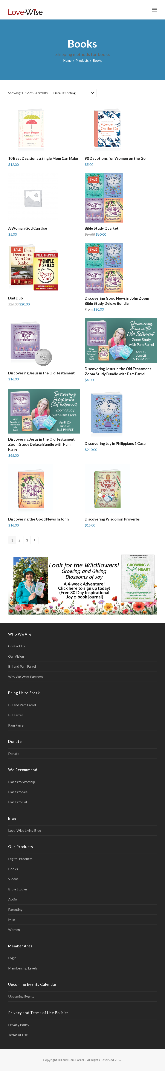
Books (13, 869)
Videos (13, 879)
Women (14, 929)
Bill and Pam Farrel (22, 666)
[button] (154, 10)
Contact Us (16, 646)
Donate (13, 753)
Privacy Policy (18, 1025)
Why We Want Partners (25, 677)
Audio (12, 899)
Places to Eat (17, 802)
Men (11, 919)
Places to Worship (21, 782)
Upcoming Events (21, 996)
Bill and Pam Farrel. (71, 1060)
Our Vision (16, 656)
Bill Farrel (15, 715)
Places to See (18, 792)
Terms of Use (18, 1035)
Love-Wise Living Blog (24, 830)
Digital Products (20, 859)
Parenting (15, 909)
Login (12, 958)
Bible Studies (18, 889)
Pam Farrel (16, 725)
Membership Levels (22, 968)
